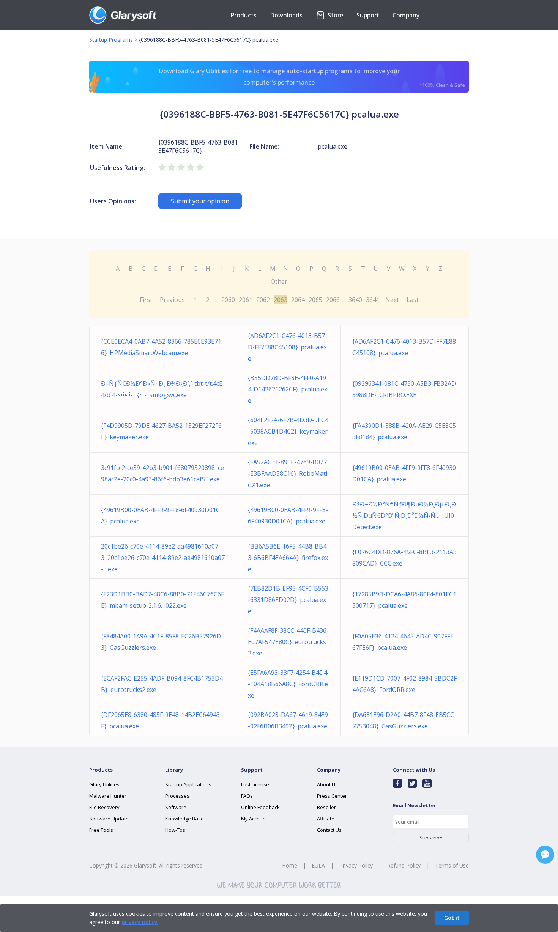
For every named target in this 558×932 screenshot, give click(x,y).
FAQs (247, 795)
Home (289, 865)
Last (413, 299)
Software (175, 807)
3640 (355, 299)
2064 (298, 299)
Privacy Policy (356, 865)
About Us (327, 784)
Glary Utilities (104, 784)
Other (279, 281)
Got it (452, 917)
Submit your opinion (200, 201)
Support (367, 15)
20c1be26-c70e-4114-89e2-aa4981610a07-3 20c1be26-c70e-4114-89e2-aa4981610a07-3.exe (163, 557)
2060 (228, 299)
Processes (177, 795)
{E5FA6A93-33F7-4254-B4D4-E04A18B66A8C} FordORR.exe (288, 683)
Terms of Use (452, 865)
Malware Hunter (107, 795)
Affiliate (325, 818)
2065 (315, 299)
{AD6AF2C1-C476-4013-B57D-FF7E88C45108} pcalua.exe (287, 347)
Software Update (109, 818)
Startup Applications (188, 784)
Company (405, 15)
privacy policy (139, 922)
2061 (245, 299)
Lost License (255, 784)
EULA (318, 865)
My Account (254, 818)
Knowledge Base (184, 818)
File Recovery (104, 807)
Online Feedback (260, 807)
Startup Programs (111, 39)
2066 (333, 299)
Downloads (286, 15)
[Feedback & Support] (545, 855)
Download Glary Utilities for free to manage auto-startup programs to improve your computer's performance (312, 77)
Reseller (326, 807)
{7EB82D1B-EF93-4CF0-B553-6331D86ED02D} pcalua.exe (288, 599)
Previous (172, 299)
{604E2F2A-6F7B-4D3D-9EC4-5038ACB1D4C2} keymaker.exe (288, 431)
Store (334, 15)
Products (243, 15)
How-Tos (175, 830)
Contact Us (329, 830)
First (146, 299)
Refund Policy (404, 865)
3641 (373, 299)
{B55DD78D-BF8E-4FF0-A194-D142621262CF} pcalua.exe (287, 389)
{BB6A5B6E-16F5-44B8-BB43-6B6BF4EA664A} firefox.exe (288, 557)
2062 (263, 299)
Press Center (332, 795)
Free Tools (101, 830)
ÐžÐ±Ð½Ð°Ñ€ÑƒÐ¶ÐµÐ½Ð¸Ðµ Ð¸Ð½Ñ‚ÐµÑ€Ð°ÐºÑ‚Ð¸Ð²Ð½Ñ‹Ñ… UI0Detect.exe (404, 515)
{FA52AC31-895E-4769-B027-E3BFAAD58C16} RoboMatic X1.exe (287, 473)
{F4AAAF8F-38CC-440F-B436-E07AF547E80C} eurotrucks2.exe (288, 641)
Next (392, 299)
